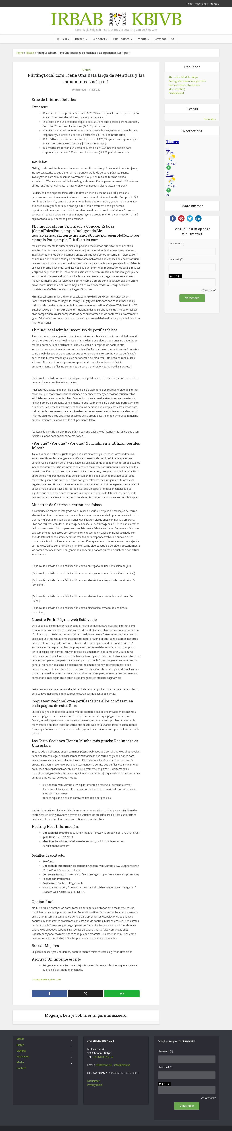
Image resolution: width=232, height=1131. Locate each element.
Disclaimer (93, 1081)
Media (142, 39)
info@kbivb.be (104, 1065)
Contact (160, 39)
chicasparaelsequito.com (46, 979)
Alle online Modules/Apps (183, 77)
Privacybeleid (176, 93)
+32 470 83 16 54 (102, 1057)
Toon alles (209, 119)
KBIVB (62, 39)
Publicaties (121, 39)
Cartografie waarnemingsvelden (187, 81)
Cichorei (99, 39)
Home (189, 3)
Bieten (80, 39)
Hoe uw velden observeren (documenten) (184, 87)
